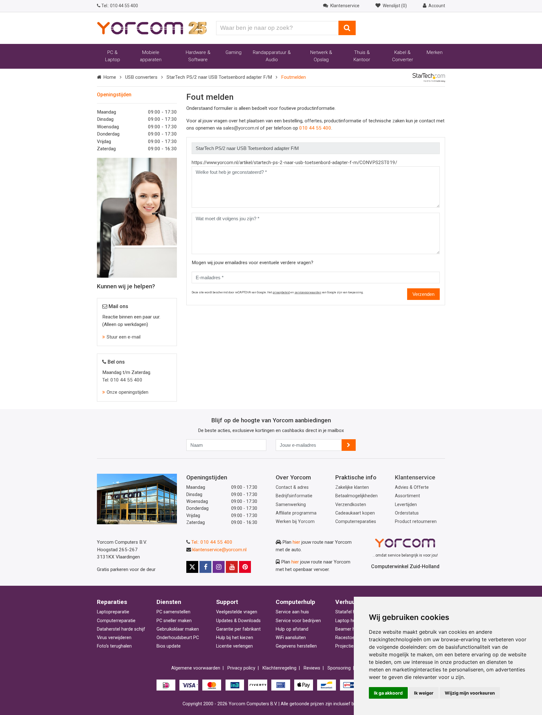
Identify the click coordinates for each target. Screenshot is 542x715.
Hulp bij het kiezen (234, 637)
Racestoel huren (352, 637)
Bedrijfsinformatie (294, 496)
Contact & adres (292, 487)
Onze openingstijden (127, 392)
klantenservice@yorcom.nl (219, 549)
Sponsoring (339, 668)
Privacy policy (241, 668)
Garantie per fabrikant (238, 629)
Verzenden (423, 294)
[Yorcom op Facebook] (205, 567)
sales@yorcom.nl (241, 128)
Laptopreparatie (113, 612)
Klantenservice (415, 477)
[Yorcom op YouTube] (232, 567)
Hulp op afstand (292, 629)
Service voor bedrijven (298, 620)
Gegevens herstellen (296, 646)
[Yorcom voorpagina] (152, 27)
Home (109, 77)
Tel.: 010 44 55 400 (211, 542)
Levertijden (406, 504)
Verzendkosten (350, 504)
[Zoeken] (347, 28)
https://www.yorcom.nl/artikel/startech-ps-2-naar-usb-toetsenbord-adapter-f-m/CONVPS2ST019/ (294, 162)
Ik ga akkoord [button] (388, 693)
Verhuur (346, 602)
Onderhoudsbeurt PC (178, 637)
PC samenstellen (173, 612)
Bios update (169, 646)
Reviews (312, 668)
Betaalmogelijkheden (356, 496)
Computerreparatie (116, 620)
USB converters (141, 77)
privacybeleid (281, 292)
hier (296, 542)
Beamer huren (349, 629)
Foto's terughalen (114, 646)
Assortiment (407, 496)
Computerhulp (295, 602)
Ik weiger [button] (423, 693)
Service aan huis (292, 612)
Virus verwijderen (114, 637)
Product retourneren (416, 521)
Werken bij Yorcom (295, 521)
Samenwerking (291, 504)
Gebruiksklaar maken (178, 629)
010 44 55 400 (119, 5)
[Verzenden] (349, 445)
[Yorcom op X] (192, 567)
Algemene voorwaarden (195, 668)
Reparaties (112, 602)
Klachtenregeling (279, 668)
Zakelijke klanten (352, 487)
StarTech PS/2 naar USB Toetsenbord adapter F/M (219, 77)
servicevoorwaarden (308, 292)
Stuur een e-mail (124, 337)
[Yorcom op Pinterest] (245, 567)
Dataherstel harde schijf (121, 629)
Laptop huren (348, 620)
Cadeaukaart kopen (355, 513)
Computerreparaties (355, 521)
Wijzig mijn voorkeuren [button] (470, 693)
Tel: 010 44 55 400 (122, 380)
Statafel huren (349, 612)
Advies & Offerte (412, 487)
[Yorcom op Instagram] (219, 567)
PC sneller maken (174, 620)
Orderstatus (407, 513)
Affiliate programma (296, 513)
